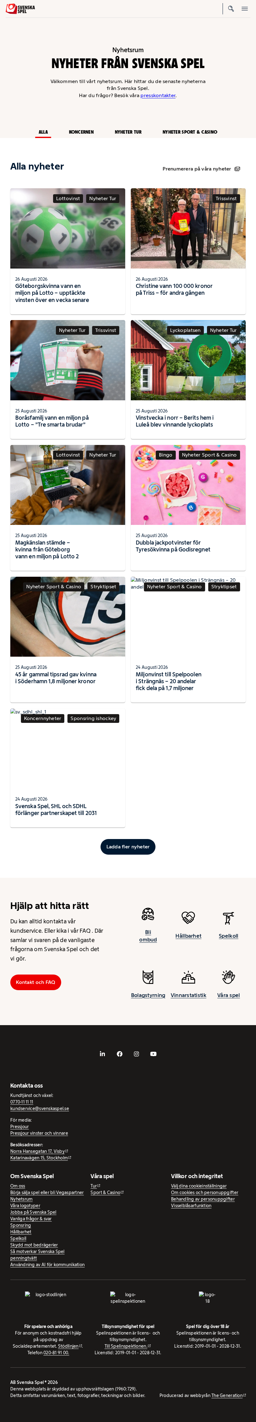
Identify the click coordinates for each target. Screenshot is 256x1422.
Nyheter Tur (128, 132)
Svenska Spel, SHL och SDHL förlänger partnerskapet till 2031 (56, 809)
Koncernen (81, 132)
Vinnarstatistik (188, 995)
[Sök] (231, 8)
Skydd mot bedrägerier (34, 1245)
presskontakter (157, 95)
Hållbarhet (188, 935)
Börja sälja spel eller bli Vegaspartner (47, 1192)
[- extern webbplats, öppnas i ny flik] (102, 1053)
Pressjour (19, 1126)
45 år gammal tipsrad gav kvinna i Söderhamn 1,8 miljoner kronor (55, 678)
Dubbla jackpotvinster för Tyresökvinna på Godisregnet (173, 546)
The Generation (227, 1395)
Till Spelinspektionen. (126, 1346)
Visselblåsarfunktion (191, 1205)
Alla (43, 132)
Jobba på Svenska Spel (33, 1212)
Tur (94, 1186)
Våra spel (228, 995)
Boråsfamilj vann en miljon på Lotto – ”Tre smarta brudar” (52, 421)
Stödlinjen (68, 1346)
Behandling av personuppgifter (203, 1199)
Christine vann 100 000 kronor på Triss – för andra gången (174, 289)
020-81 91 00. (56, 1352)
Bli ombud (148, 936)
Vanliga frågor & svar (31, 1219)
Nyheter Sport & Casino (190, 132)
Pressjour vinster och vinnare (39, 1133)
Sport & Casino (105, 1192)
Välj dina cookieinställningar (199, 1186)
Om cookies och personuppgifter (204, 1192)
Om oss (17, 1186)
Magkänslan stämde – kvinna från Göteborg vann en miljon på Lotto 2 (47, 549)
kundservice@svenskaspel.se (39, 1108)
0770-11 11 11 (21, 1102)
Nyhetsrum (21, 1199)
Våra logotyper (25, 1205)
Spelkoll (228, 935)
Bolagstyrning (148, 995)
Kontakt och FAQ (35, 982)
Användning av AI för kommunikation (47, 1264)
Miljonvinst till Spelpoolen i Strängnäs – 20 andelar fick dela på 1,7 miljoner (168, 681)
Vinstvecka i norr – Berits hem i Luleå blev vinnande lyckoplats (175, 421)
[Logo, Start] (20, 8)
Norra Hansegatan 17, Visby (37, 1151)
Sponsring (20, 1225)
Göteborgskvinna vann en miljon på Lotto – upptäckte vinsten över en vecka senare (52, 292)
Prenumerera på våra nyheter (197, 169)
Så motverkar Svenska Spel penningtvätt (37, 1255)
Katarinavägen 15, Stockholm (39, 1158)
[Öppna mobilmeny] (244, 8)
